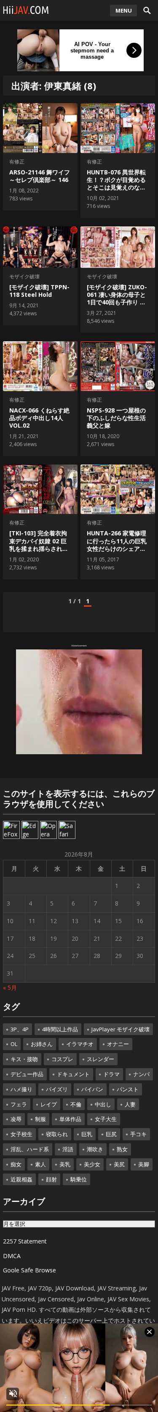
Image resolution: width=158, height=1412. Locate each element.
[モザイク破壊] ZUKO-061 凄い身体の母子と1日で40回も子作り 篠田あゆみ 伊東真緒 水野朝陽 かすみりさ (117, 302)
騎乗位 (78, 1179)
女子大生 (106, 1119)
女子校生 (21, 1134)
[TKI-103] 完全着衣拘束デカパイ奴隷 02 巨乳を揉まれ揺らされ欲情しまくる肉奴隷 (38, 544)
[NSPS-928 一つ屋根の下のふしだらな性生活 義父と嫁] (117, 366)
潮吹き (95, 1149)
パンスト (128, 1089)
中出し (103, 1104)
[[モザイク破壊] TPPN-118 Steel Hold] (40, 247)
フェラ (19, 1104)
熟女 (122, 1149)
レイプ (48, 1104)
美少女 (92, 1164)
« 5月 (10, 988)
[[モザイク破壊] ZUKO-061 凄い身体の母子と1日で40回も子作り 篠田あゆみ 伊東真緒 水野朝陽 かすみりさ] (117, 247)
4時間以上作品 (60, 1029)
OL (14, 1044)
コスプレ (62, 1059)
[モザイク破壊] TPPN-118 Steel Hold (39, 290)
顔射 (51, 1179)
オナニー (118, 1044)
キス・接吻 (24, 1059)
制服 (40, 1119)
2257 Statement (25, 1241)
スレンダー (100, 1059)
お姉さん (42, 1044)
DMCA (12, 1256)
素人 (40, 1164)
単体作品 (70, 1119)
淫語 (67, 1149)
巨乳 (86, 1134)
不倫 (75, 1104)
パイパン (92, 1089)
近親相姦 (21, 1179)
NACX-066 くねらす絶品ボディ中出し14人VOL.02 (39, 417)
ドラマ (111, 1074)
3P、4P (20, 1029)
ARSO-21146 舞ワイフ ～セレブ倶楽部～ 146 (39, 176)
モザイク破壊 (24, 276)
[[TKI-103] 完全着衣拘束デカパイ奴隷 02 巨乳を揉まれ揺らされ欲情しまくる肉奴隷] (40, 489)
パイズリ (57, 1089)
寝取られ (57, 1134)
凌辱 (16, 1119)
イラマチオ (80, 1044)
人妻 (130, 1104)
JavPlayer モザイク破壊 (120, 1029)
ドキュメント (73, 1074)
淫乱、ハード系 (30, 1149)
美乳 (64, 1164)
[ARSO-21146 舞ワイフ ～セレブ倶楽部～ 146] (40, 128)
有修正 (16, 161)
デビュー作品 (27, 1074)
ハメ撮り (21, 1089)
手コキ (138, 1134)
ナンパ (141, 1074)
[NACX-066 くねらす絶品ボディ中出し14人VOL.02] (40, 366)
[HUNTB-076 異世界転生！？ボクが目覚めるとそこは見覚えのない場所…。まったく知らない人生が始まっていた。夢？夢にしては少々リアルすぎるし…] (117, 128)
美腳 (143, 1164)
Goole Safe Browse (29, 1270)
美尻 (119, 1164)
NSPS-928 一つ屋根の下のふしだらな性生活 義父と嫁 (116, 417)
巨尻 (111, 1134)
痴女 (16, 1164)
